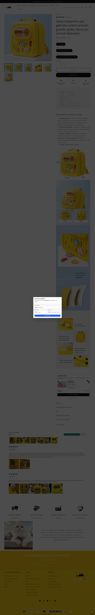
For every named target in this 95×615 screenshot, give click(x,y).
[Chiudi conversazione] (60, 298)
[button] (47, 307)
